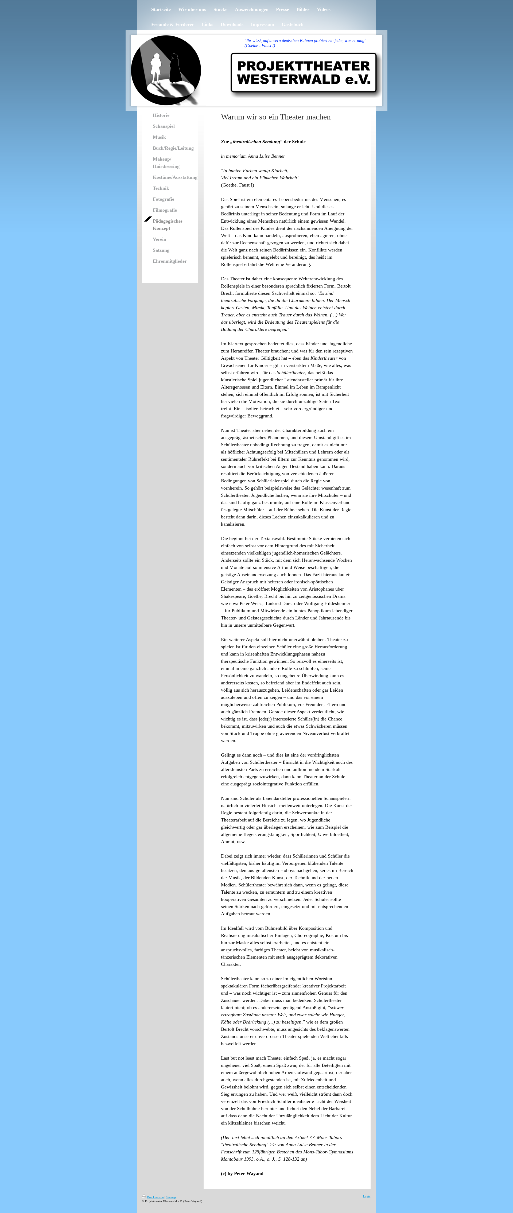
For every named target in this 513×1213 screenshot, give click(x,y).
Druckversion (155, 1197)
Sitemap (171, 1197)
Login (367, 1196)
